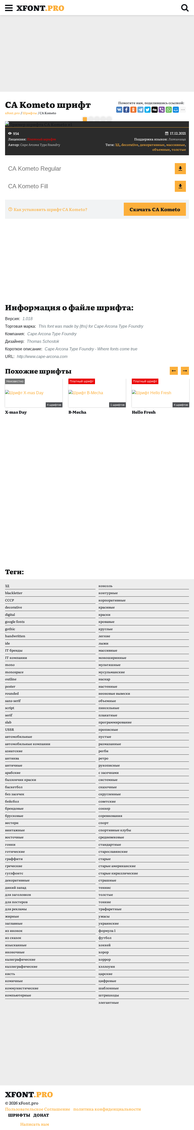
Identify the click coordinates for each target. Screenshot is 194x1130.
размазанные (110, 743)
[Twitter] (147, 110)
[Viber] (162, 110)
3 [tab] (97, 119)
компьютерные (18, 995)
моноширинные (112, 657)
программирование (115, 722)
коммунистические (21, 988)
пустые (105, 736)
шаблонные (109, 988)
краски (104, 614)
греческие (13, 865)
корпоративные (112, 600)
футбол (105, 937)
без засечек (14, 793)
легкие (104, 635)
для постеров (16, 901)
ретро (103, 758)
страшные (107, 880)
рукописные (109, 765)
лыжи (103, 643)
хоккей (105, 944)
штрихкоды (109, 995)
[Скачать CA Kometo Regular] (180, 168)
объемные (161, 149)
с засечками (109, 772)
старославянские (113, 851)
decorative (129, 144)
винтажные (15, 830)
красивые (107, 607)
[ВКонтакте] (119, 110)
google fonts (15, 621)
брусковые (14, 815)
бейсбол (12, 801)
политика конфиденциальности (107, 1109)
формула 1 (107, 930)
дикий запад (15, 887)
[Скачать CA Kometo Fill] (180, 186)
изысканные (16, 944)
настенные (108, 686)
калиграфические (20, 959)
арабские (12, 772)
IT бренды (13, 650)
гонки (10, 844)
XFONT (40, 7)
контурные (108, 592)
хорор (104, 952)
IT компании (16, 657)
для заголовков (18, 894)
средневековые (111, 837)
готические (15, 851)
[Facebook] (126, 110)
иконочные (15, 952)
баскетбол (13, 786)
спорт (104, 822)
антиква (12, 758)
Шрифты (19, 1115)
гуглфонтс (14, 873)
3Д (117, 144)
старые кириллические (118, 873)
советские (107, 801)
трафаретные (110, 908)
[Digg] (155, 110)
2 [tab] (91, 119)
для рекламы (16, 908)
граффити (14, 858)
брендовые (14, 808)
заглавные (13, 923)
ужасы (104, 916)
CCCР (9, 600)
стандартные (110, 844)
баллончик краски (20, 779)
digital (10, 614)
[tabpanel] (97, 124)
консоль (105, 585)
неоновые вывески (114, 693)
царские (105, 973)
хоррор (105, 959)
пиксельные (109, 707)
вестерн (11, 822)
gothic (10, 628)
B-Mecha (23, 412)
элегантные (109, 1002)
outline (10, 679)
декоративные (152, 144)
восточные (14, 837)
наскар (104, 679)
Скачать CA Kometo (155, 209)
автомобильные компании (27, 743)
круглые (106, 628)
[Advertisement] (97, 53)
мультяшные (109, 664)
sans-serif (12, 700)
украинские (109, 923)
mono (10, 664)
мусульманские (112, 671)
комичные (14, 980)
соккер (104, 808)
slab (8, 722)
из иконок (13, 930)
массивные (175, 144)
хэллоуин (107, 966)
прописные (108, 729)
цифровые (107, 980)
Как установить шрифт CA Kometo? (50, 209)
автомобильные (18, 736)
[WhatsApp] (169, 110)
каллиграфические (21, 966)
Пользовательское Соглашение (37, 1109)
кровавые (106, 621)
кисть (10, 973)
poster (10, 686)
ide (7, 643)
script (9, 707)
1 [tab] (85, 119)
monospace (14, 671)
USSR (9, 729)
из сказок (13, 937)
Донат (41, 1115)
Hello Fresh (89, 412)
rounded (12, 693)
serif (8, 715)
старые (105, 858)
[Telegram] (140, 110)
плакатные (108, 715)
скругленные (110, 793)
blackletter (13, 592)
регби (103, 750)
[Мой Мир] (176, 110)
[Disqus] (97, 496)
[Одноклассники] (133, 110)
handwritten (15, 635)
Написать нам (34, 1124)
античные (13, 765)
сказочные (108, 786)
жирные (12, 916)
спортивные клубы (115, 830)
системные (108, 779)
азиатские (13, 750)
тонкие (105, 901)
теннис (105, 887)
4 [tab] (103, 119)
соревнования (110, 815)
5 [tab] (109, 119)
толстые (179, 149)
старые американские (117, 865)
